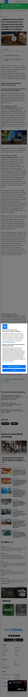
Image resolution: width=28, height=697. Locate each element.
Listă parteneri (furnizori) (8, 361)
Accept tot (14, 370)
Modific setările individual (14, 366)
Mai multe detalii (10, 342)
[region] (14, 348)
